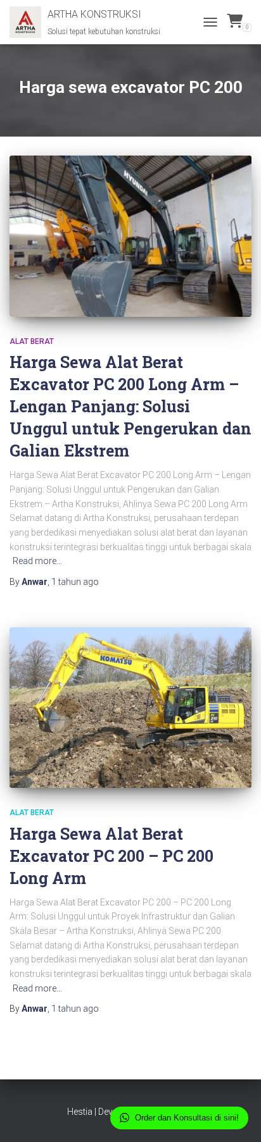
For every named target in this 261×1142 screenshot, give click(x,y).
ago (75, 582)
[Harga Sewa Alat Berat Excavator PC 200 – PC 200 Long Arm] (130, 708)
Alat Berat (32, 341)
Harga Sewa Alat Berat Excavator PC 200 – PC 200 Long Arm (111, 855)
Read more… (37, 561)
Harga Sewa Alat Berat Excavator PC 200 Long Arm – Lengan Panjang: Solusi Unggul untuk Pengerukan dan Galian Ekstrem (130, 406)
